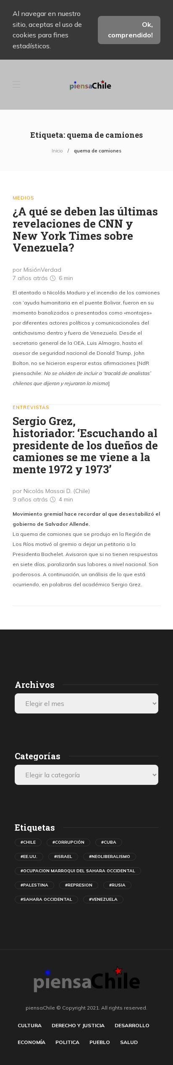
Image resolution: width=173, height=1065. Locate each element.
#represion (78, 885)
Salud (129, 1042)
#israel (63, 856)
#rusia (117, 885)
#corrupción (68, 842)
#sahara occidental (46, 899)
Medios (23, 198)
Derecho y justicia (78, 1025)
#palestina (34, 885)
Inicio (57, 151)
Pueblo (99, 1042)
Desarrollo (132, 1025)
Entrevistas (31, 407)
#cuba (108, 842)
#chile (28, 842)
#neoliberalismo (109, 856)
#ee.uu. (29, 856)
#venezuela (103, 899)
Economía (31, 1042)
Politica (67, 1042)
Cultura (30, 1025)
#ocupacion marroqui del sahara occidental (78, 871)
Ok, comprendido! (130, 29)
